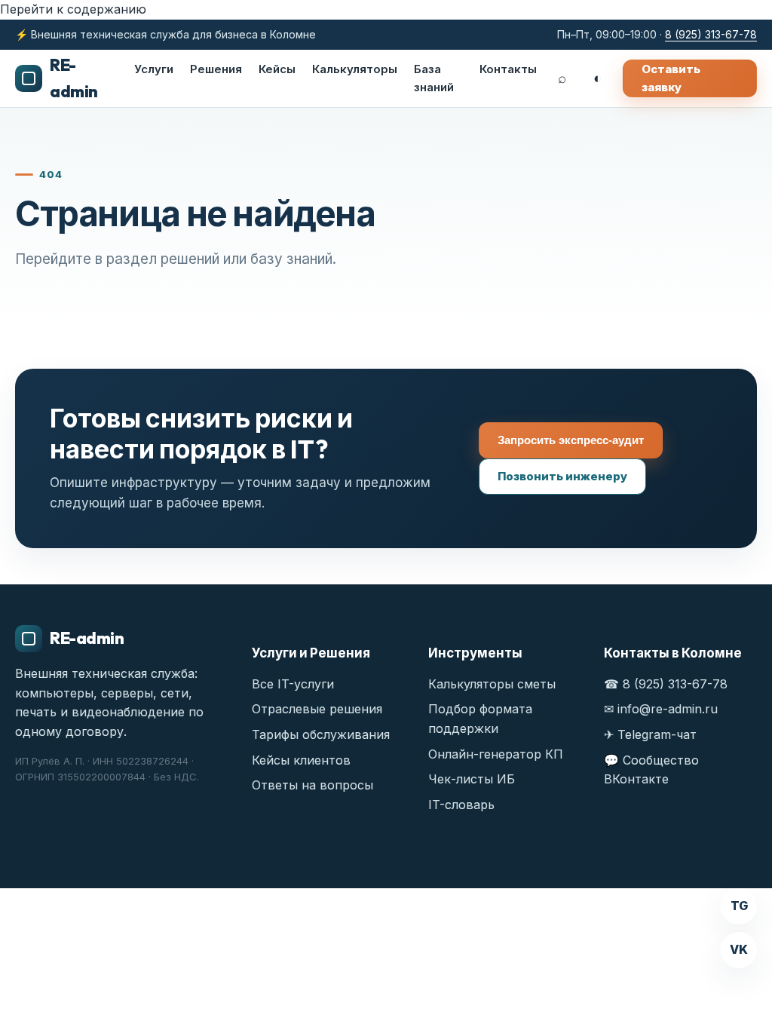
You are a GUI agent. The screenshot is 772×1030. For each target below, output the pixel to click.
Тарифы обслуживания (321, 734)
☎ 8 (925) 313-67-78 (666, 683)
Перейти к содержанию (73, 9)
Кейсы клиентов (301, 760)
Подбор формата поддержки (480, 718)
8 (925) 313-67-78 (711, 34)
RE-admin (74, 78)
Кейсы (277, 69)
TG (739, 905)
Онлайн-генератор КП (495, 754)
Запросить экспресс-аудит (571, 440)
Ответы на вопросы (312, 784)
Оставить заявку (671, 78)
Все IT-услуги (293, 683)
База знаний (434, 78)
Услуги (153, 69)
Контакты (508, 69)
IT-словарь (461, 804)
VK (739, 949)
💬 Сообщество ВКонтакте (651, 770)
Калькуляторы (354, 69)
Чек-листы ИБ (471, 778)
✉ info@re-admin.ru (661, 708)
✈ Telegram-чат (650, 734)
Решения (216, 69)
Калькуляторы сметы (492, 683)
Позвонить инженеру (562, 476)
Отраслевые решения (317, 708)
